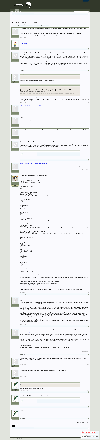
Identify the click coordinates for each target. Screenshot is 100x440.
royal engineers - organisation (44, 25)
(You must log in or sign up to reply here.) (83, 422)
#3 (88, 68)
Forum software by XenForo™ (19, 438)
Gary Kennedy (14, 60)
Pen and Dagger (15, 389)
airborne (15, 25)
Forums (17, 9)
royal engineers (36, 25)
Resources (25, 9)
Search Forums (13, 11)
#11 (88, 324)
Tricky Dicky (14, 48)
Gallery (21, 9)
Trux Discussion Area (19, 24)
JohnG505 (21, 418)
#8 (88, 158)
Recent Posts (19, 11)
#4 (88, 102)
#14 (88, 376)
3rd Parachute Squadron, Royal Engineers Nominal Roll (30, 105)
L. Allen (26, 24)
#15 (88, 390)
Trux (28, 294)
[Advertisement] (50, 18)
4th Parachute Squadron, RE (25, 43)
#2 (88, 47)
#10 (88, 292)
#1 (88, 37)
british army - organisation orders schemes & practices (25, 25)
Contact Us (80, 437)
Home (13, 9)
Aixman (21, 292)
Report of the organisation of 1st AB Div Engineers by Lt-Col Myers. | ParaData (34, 163)
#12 (88, 352)
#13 (88, 364)
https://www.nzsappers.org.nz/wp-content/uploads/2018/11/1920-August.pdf (34, 332)
